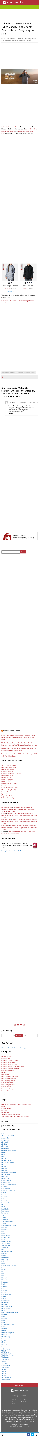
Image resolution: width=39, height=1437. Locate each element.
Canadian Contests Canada (9, 1060)
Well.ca (3, 1375)
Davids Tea (4, 1197)
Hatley (3, 1231)
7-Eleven (4, 1134)
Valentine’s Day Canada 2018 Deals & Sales (15, 1116)
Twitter (24, 1401)
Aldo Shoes (5, 1146)
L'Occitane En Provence (8, 1266)
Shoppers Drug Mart (7, 1332)
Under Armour (5, 1365)
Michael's (4, 1278)
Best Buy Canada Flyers (9, 767)
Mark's (3, 1272)
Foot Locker (5, 1211)
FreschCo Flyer (6, 777)
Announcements (6, 1056)
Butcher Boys (5, 1178)
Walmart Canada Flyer (8, 798)
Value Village (5, 1367)
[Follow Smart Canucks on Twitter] (15, 1024)
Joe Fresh (4, 1247)
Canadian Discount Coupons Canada (20, 40)
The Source (5, 1357)
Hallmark (4, 1227)
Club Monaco (5, 1188)
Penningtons (5, 1302)
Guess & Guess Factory (9, 1225)
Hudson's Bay (5, 1237)
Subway (3, 1347)
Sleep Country (5, 1337)
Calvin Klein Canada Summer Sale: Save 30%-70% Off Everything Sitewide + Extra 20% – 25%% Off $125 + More (18, 737)
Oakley (3, 1296)
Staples (3, 1343)
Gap (2, 1215)
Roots (3, 1322)
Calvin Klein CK (6, 1180)
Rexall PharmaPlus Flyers (9, 788)
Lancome (4, 1253)
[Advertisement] (19, 104)
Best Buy (4, 1168)
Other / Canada (6, 1087)
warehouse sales (6, 1095)
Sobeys (3, 1339)
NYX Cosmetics (6, 1294)
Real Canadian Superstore (9, 1312)
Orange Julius (5, 1300)
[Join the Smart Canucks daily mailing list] (24, 1024)
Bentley (3, 1166)
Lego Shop (4, 1259)
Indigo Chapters (6, 1241)
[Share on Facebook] (28, 1434)
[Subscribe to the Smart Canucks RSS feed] (21, 1024)
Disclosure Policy (6, 1108)
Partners (4, 1110)
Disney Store (5, 1201)
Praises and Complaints (8, 1089)
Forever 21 (4, 1213)
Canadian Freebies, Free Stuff (10, 1068)
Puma (3, 1310)
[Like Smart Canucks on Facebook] (18, 1024)
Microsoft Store (6, 1280)
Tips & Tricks (5, 1093)
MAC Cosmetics (6, 1270)
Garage (3, 1217)
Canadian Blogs (6, 1058)
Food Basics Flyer (7, 775)
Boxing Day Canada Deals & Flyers (12, 851)
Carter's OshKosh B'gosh (9, 1184)
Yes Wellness (5, 1379)
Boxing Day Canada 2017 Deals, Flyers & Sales (16, 1104)
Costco (3, 1193)
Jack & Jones (5, 1243)
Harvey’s (4, 1229)
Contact (3, 1106)
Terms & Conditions (15, 1426)
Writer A (21, 38)
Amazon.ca (5, 1148)
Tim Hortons (5, 1359)
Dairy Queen (5, 1195)
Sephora (4, 1328)
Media (13, 1403)
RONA (3, 1320)
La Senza (4, 1255)
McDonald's (5, 1274)
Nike (2, 1288)
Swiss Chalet (5, 1349)
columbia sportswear (8, 373)
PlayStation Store (6, 1306)
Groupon (4, 1223)
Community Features (7, 1070)
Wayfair (3, 1373)
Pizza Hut (4, 1304)
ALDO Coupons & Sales (8, 765)
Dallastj (3, 813)
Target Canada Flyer (7, 796)
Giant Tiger (4, 1219)
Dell (2, 1199)
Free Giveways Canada (8, 1078)
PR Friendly (5, 1112)
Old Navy (4, 1298)
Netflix (3, 1284)
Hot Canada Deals (11, 730)
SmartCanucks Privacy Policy (10, 1114)
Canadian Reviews (7, 771)
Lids (2, 1262)
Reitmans (4, 1314)
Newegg (4, 1286)
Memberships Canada (8, 1085)
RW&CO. (4, 1326)
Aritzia (3, 1154)
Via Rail (3, 1369)
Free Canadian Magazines (9, 1076)
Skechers (4, 1335)
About (13, 1401)
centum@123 (5, 819)
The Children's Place (7, 1355)
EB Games (4, 1207)
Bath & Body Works (7, 1162)
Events (3, 1072)
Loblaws (4, 1264)
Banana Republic (6, 1160)
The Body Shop (6, 1353)
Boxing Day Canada (7, 769)
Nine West (4, 1290)
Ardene (3, 1152)
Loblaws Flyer (5, 781)
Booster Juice (5, 1174)
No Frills (4, 1292)
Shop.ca (4, 1330)
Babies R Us (5, 1158)
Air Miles (4, 1144)
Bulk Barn (4, 1176)
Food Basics (5, 1209)
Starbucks (4, 1345)
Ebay (3, 1205)
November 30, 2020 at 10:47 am (29, 402)
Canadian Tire (5, 1182)
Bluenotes (4, 1170)
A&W (3, 1156)
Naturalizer (4, 1282)
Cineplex (4, 1186)
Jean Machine (5, 1245)
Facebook (24, 1399)
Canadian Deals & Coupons (10, 1064)
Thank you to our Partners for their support (14, 1048)
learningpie (4, 825)
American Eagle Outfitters (9, 1150)
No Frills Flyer (5, 786)
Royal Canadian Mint (7, 1324)
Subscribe (19, 1036)
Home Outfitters (6, 1235)
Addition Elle (5, 1138)
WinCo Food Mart (6, 1377)
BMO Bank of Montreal (8, 1172)
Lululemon (4, 1268)
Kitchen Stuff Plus (6, 1251)
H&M (3, 1233)
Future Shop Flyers (7, 779)
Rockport (4, 1318)
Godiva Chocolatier (7, 1221)
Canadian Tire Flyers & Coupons (11, 773)
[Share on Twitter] (32, 1434)
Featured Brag (5, 1074)
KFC (2, 1249)
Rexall (3, 1316)
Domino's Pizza (6, 1203)
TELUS (3, 1351)
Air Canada (4, 1142)
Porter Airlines (5, 1308)
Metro (3, 1276)
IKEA (3, 1239)
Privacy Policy (26, 1426)
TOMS (3, 1361)
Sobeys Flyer (5, 792)
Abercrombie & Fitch (7, 1136)
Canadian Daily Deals (8, 1062)
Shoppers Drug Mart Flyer (9, 790)
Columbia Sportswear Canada (10, 127)
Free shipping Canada (8, 1080)
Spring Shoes (5, 794)
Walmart (4, 1371)
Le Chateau (5, 1257)
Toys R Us (4, 1363)
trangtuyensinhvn (6, 807)
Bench (3, 1164)
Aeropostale (5, 1140)
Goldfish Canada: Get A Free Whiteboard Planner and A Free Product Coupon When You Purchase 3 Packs (18, 809)
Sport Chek (4, 1341)
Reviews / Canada (7, 1091)
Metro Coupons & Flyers (9, 783)
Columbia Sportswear (8, 1191)
